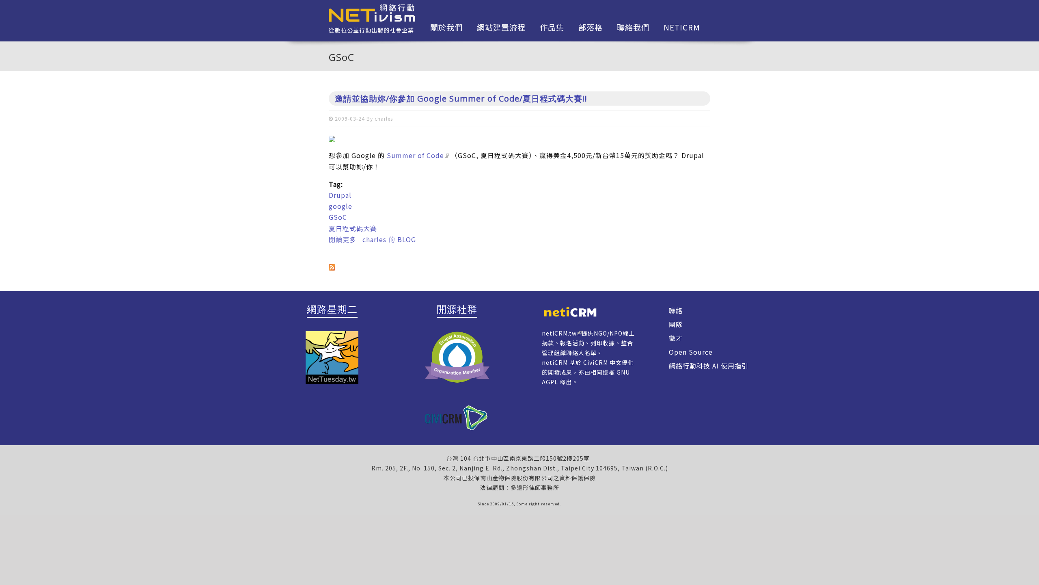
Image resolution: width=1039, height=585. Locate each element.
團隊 (676, 324)
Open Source (691, 352)
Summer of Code (415, 155)
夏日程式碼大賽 (353, 228)
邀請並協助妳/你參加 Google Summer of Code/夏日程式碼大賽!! (461, 98)
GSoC (338, 217)
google (340, 206)
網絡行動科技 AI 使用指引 (708, 365)
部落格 (590, 27)
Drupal (340, 195)
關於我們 (446, 27)
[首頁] (372, 12)
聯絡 (676, 310)
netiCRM (682, 27)
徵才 (676, 338)
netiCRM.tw (559, 333)
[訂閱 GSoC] (519, 266)
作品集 (552, 27)
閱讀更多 (342, 239)
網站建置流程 (501, 27)
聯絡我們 (633, 27)
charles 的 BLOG (389, 239)
